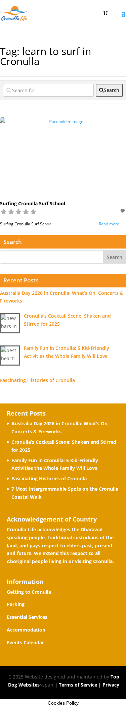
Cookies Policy (63, 703)
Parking (16, 604)
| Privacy (108, 685)
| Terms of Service (75, 685)
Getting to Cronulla (29, 592)
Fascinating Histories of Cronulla (49, 478)
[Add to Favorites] (123, 211)
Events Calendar (25, 642)
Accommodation (26, 630)
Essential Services (27, 617)
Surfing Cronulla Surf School (32, 203)
